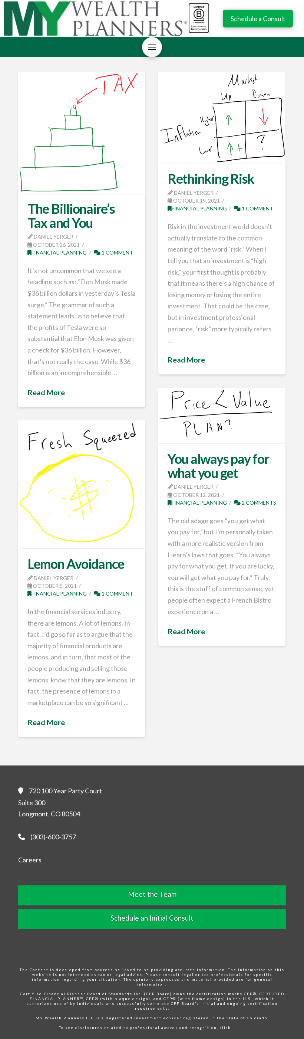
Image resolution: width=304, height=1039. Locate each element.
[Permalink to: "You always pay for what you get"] (221, 415)
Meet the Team (152, 894)
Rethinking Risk (211, 178)
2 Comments (258, 502)
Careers (30, 860)
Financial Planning (59, 252)
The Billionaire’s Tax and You (71, 215)
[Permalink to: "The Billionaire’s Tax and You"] (81, 132)
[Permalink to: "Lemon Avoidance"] (81, 484)
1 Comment (116, 252)
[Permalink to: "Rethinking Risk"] (221, 117)
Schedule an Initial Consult (152, 918)
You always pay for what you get (218, 465)
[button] (152, 47)
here (238, 1027)
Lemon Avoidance (75, 563)
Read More (46, 392)
